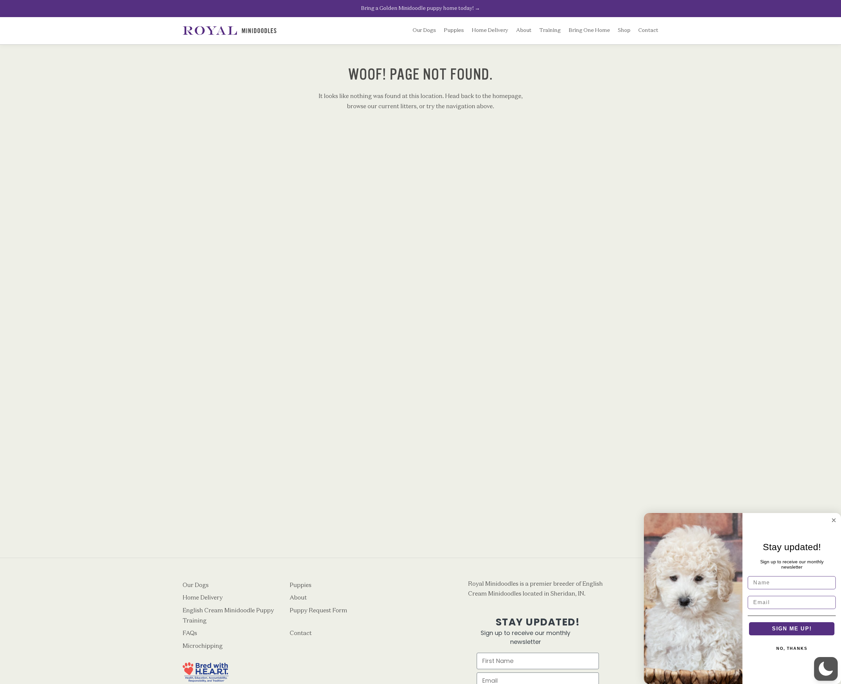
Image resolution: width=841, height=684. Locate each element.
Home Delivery (490, 30)
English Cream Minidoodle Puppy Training (228, 616)
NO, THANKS (791, 648)
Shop (624, 30)
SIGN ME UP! (792, 628)
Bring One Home (589, 30)
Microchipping (203, 646)
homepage (506, 96)
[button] (826, 669)
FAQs (190, 633)
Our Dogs (424, 30)
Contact (648, 30)
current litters (397, 107)
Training (550, 30)
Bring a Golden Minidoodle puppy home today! (420, 8)
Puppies (454, 30)
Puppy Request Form (318, 611)
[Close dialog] (834, 520)
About (524, 30)
